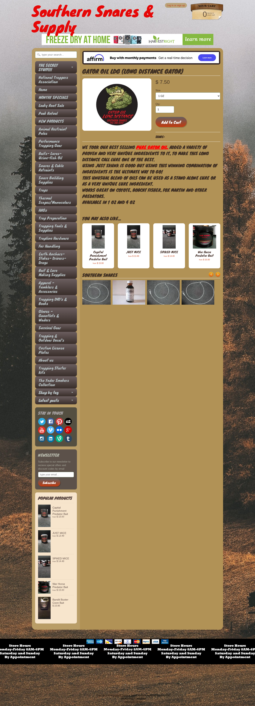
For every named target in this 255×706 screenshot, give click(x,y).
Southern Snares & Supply (125, 695)
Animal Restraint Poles (53, 131)
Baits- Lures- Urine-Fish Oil (50, 155)
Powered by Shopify (134, 701)
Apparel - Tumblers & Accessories (48, 287)
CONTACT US (145, 651)
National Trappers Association (53, 79)
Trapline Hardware (54, 238)
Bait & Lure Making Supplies (52, 272)
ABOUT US (124, 651)
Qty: (158, 104)
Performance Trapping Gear (50, 143)
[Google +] (68, 430)
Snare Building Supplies (51, 180)
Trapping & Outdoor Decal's (51, 338)
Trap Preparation (53, 218)
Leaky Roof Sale (51, 105)
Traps (43, 190)
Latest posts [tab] (49, 400)
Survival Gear (50, 328)
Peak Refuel (48, 113)
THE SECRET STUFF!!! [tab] (48, 67)
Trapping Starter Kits (52, 370)
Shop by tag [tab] (48, 392)
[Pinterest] (59, 421)
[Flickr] (59, 430)
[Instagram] (42, 438)
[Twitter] (42, 421)
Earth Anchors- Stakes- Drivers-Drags (52, 258)
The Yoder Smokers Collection (54, 382)
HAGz (43, 210)
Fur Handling (49, 246)
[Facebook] (50, 421)
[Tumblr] (68, 438)
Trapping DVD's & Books (53, 301)
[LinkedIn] (50, 438)
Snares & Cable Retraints (51, 167)
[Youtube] (42, 430)
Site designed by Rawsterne (133, 698)
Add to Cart (171, 122)
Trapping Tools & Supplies (53, 228)
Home (43, 89)
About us (46, 360)
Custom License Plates (51, 350)
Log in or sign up (176, 5)
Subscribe (49, 482)
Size (158, 90)
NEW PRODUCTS (51, 121)
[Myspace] (68, 421)
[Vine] (59, 438)
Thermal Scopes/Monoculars (54, 200)
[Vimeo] (50, 430)
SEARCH (106, 651)
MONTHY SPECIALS (53, 97)
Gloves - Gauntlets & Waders (49, 315)
